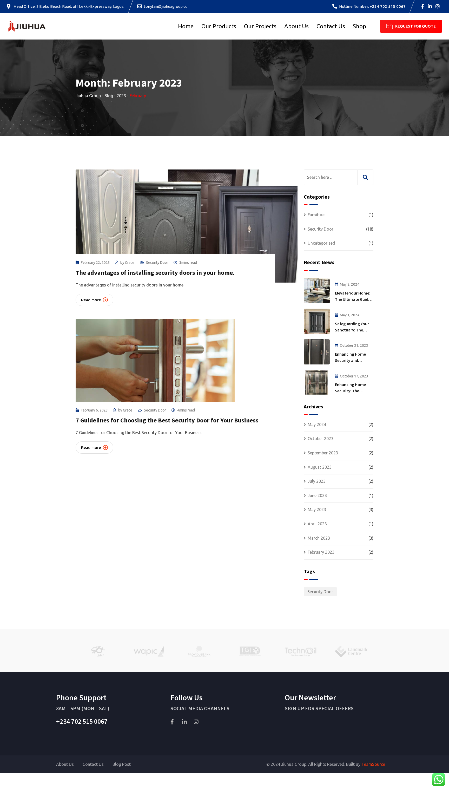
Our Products (218, 26)
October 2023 (320, 438)
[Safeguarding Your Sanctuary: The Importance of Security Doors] (317, 321)
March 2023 (319, 538)
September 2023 (323, 453)
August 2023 (320, 467)
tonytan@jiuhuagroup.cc (165, 6)
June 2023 (317, 495)
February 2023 (321, 552)
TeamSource (373, 764)
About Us (296, 26)
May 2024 (317, 424)
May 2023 (317, 509)
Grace (129, 262)
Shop (359, 26)
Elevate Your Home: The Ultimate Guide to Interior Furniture (353, 299)
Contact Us (330, 26)
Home (186, 26)
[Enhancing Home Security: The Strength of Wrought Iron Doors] (317, 382)
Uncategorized (321, 243)
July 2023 (317, 481)
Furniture (316, 214)
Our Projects (260, 26)
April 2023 (317, 523)
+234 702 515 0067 (388, 6)
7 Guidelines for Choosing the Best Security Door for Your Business (167, 420)
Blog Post (122, 764)
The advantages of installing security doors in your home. (155, 273)
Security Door (157, 262)
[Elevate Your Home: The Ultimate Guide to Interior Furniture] (317, 290)
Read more (91, 300)
